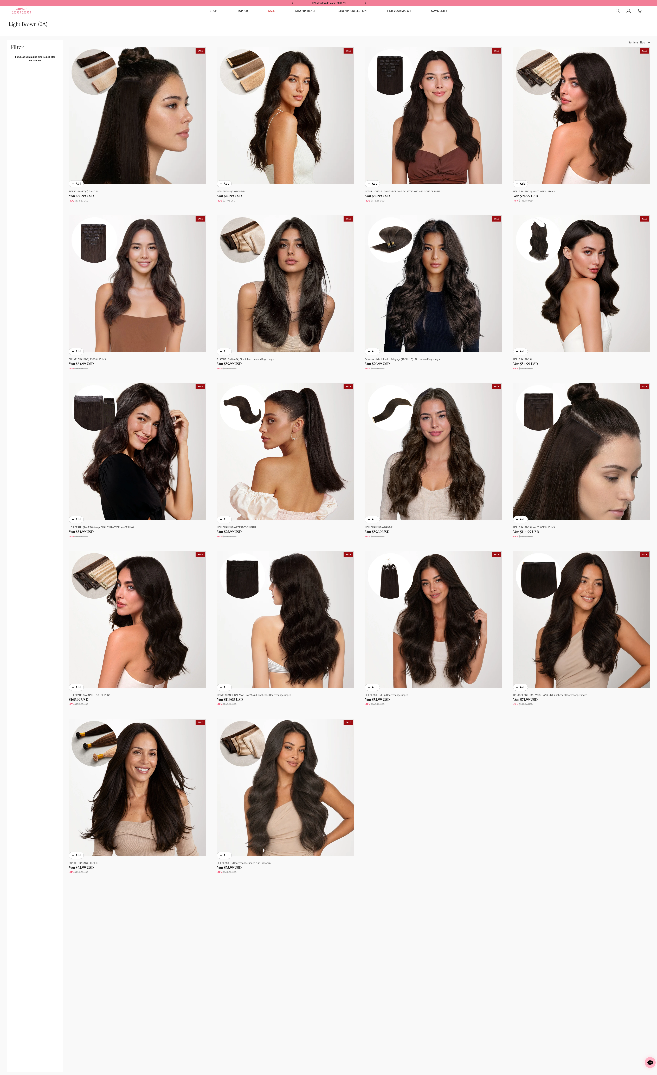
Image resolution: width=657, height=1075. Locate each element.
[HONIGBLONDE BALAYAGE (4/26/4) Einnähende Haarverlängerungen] (285, 619)
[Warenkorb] (639, 11)
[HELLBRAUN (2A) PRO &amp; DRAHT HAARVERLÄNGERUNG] (137, 451)
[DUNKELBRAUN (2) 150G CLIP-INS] (137, 283)
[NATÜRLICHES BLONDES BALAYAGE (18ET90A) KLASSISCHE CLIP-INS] (433, 115)
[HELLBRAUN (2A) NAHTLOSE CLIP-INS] (581, 115)
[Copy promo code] (344, 3)
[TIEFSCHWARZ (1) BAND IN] (137, 115)
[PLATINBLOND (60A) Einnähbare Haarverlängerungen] (285, 283)
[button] (213, 11)
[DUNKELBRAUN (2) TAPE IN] (137, 787)
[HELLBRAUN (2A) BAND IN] (285, 115)
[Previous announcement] (292, 3)
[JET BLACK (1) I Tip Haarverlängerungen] (433, 619)
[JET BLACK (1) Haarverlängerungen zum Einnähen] (285, 787)
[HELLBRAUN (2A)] (581, 283)
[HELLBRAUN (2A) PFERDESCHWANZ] (285, 451)
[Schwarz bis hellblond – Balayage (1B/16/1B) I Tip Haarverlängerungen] (433, 283)
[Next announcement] (365, 3)
